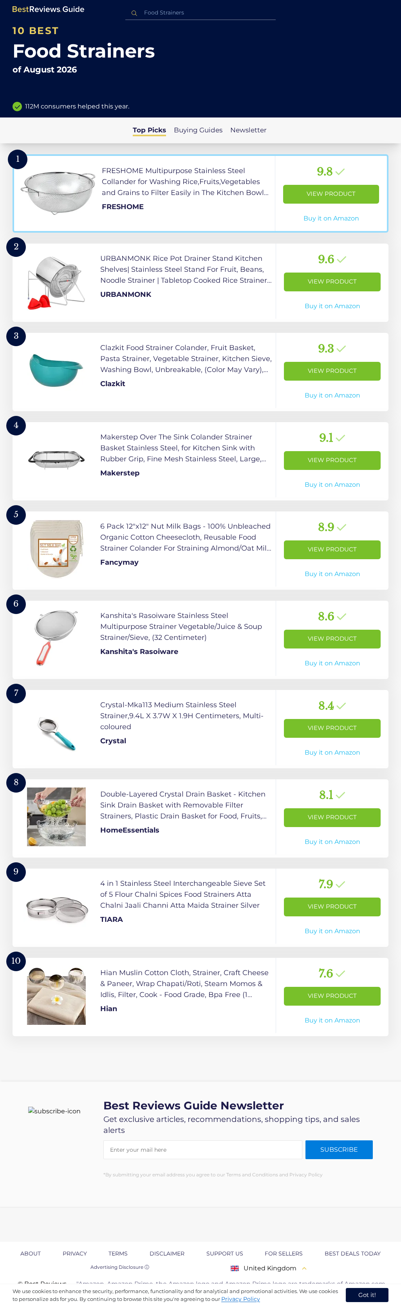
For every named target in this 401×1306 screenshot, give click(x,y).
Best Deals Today (353, 1253)
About (30, 1253)
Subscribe (339, 1149)
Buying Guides (198, 130)
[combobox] (200, 12)
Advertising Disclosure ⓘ (119, 1267)
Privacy (75, 1253)
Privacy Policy (240, 1298)
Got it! (367, 1295)
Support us (224, 1253)
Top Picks (149, 130)
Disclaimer (167, 1253)
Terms (118, 1253)
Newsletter (248, 130)
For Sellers (284, 1253)
